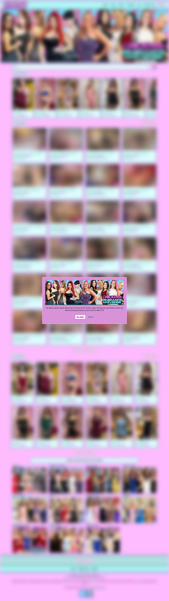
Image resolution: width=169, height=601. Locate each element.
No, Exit (91, 317)
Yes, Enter (80, 316)
